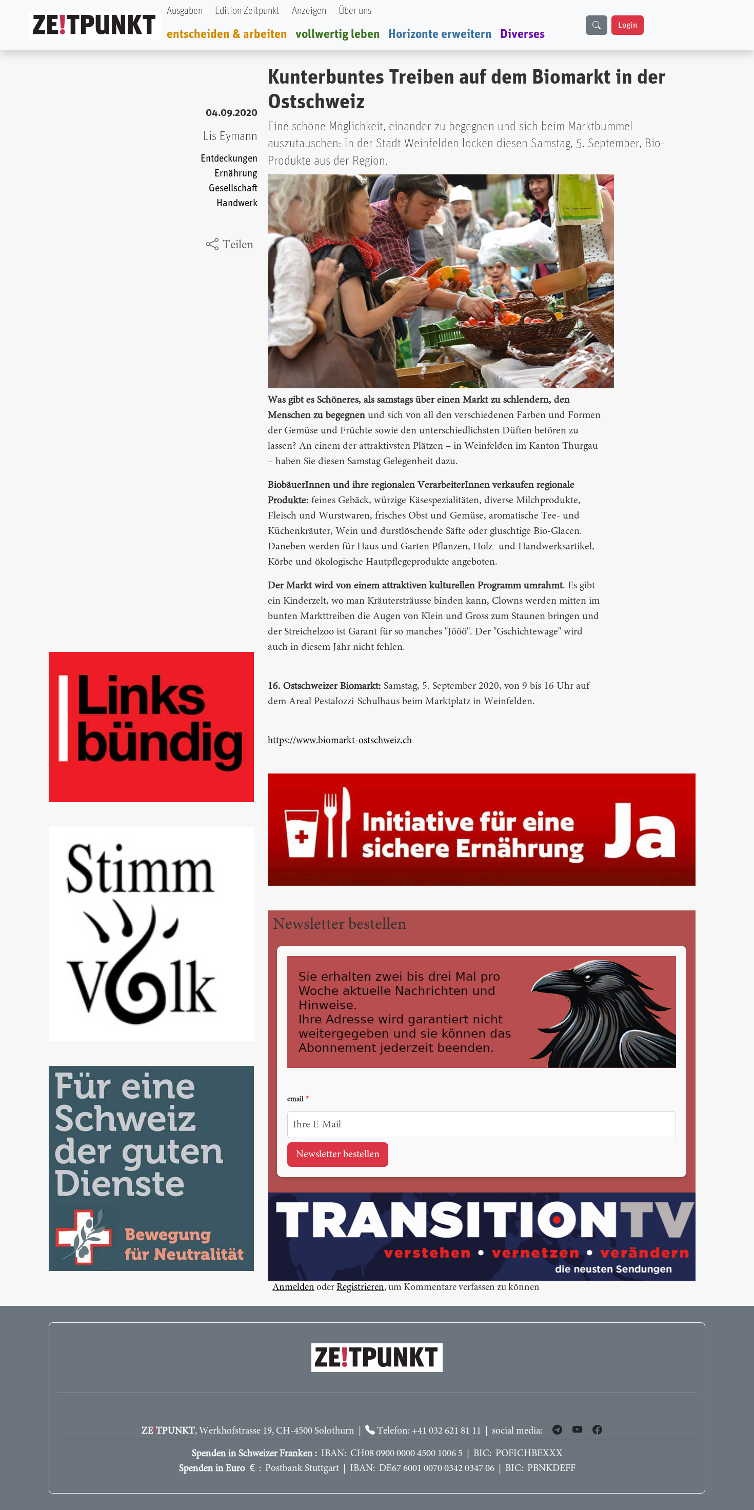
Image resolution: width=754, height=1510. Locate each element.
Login (627, 25)
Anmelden (293, 1288)
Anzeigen (309, 11)
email (295, 1099)
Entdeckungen (229, 159)
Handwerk (236, 203)
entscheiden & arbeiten (227, 34)
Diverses (522, 34)
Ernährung (235, 173)
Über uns (355, 11)
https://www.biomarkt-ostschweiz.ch (340, 741)
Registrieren (360, 1288)
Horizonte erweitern (440, 34)
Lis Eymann (230, 136)
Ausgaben (185, 11)
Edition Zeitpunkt (247, 11)
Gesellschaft (233, 188)
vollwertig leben (337, 34)
